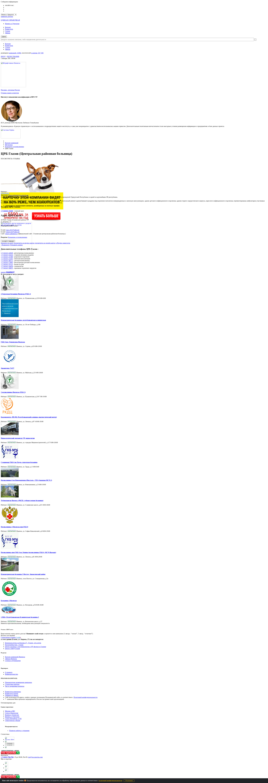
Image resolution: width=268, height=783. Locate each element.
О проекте (8, 672)
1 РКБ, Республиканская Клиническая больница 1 (20, 617)
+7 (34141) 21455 (7, 259)
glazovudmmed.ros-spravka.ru (18, 195)
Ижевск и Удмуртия (12, 24)
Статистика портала (12, 684)
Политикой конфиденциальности (85, 697)
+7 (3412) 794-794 (7, 757)
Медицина (9, 145)
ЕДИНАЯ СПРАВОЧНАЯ (10, 20)
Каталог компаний (11, 143)
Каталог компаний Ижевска (15, 657)
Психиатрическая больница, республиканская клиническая (23, 320)
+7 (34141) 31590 (7, 257)
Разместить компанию (13, 692)
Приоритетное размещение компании (18, 682)
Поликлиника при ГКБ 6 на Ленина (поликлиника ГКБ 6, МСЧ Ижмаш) (28, 552)
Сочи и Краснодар (11, 713)
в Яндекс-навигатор (63, 243)
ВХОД (3, 56)
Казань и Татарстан (12, 715)
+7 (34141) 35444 (7, 211)
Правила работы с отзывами (19, 730)
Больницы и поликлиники (14, 147)
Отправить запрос (16, 245)
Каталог (8, 27)
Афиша (7, 33)
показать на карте (7, 243)
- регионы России (10, 90)
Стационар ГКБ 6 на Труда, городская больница (19, 462)
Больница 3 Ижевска (9, 600)
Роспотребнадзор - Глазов (14, 645)
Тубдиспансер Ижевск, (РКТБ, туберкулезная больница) (22, 500)
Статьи (7, 31)
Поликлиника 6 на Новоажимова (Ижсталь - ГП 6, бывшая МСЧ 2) (26, 480)
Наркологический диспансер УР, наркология (18, 438)
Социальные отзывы (11, 637)
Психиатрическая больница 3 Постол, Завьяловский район (23, 574)
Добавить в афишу (11, 695)
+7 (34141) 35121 (7, 264)
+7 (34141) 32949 (7, 253)
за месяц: (37, 53)
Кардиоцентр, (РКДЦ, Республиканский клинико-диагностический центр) (29, 417)
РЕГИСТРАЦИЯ (13, 56)
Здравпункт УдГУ (7, 368)
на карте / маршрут (8, 241)
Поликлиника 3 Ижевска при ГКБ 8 (14, 527)
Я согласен (129, 780)
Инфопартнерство (11, 674)
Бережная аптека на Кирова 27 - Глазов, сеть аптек (23, 643)
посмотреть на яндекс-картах (24, 243)
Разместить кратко (11, 693)
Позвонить (5, 245)
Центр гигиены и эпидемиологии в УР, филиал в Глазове (25, 647)
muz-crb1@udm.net (12, 230)
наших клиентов (10, 93)
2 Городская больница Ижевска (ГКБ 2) (16, 294)
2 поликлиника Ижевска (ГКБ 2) (13, 392)
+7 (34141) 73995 (7, 262)
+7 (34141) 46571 (7, 260)
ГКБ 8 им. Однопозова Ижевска (13, 342)
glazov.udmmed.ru (11, 234)
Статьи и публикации (13, 661)
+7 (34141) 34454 (7, 266)
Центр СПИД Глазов (12, 648)
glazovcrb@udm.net (12, 232)
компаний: (15, 53)
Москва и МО (10, 711)
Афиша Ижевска (11, 659)
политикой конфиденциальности (110, 780)
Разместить (9, 29)
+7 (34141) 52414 (7, 255)
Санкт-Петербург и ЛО (13, 719)
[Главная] (5, 141)
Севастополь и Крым (12, 720)
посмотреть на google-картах (45, 243)
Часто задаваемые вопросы (14, 686)
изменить (7, 16)
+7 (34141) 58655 (7, 268)
